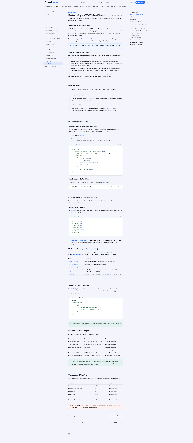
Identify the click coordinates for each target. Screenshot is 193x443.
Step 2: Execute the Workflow (138, 28)
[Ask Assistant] (121, 145)
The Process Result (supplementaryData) (136, 36)
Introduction (49, 6)
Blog (49, 14)
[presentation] (95, 187)
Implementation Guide (135, 21)
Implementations (111, 6)
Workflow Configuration (135, 39)
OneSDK (90, 6)
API (102, 6)
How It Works (133, 19)
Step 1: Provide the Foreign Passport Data (140, 25)
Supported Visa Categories (136, 42)
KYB (63, 6)
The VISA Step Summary (137, 33)
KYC (57, 6)
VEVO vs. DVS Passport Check (138, 17)
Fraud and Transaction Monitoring (75, 6)
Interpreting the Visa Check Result (138, 30)
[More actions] (121, 15)
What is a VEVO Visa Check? (137, 14)
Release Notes (122, 6)
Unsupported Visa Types (136, 44)
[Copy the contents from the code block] (118, 145)
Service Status (51, 11)
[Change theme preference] (147, 2)
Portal (96, 6)
